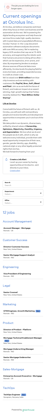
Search (7, 183)
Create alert (15, 170)
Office (7, 200)
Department (9, 191)
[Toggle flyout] (40, 193)
